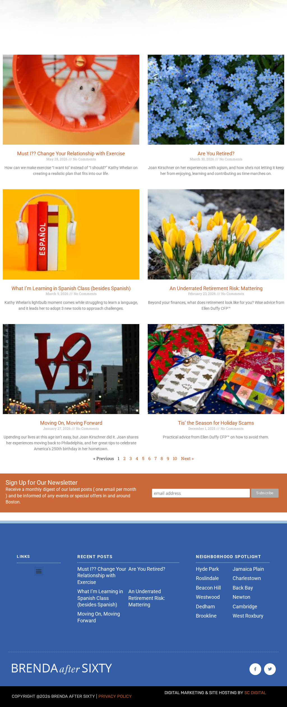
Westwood (208, 597)
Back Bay (243, 588)
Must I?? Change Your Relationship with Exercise (71, 153)
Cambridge (245, 606)
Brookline (206, 616)
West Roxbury (248, 616)
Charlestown (247, 578)
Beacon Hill (208, 588)
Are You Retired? (216, 153)
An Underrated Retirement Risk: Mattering (216, 288)
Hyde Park (207, 569)
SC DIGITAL (255, 692)
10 (175, 458)
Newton (241, 597)
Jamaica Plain (248, 569)
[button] (38, 571)
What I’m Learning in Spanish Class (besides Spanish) (71, 288)
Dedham (205, 606)
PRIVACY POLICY (115, 696)
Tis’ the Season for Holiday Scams (216, 423)
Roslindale (207, 578)
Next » (187, 458)
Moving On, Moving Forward (71, 423)
